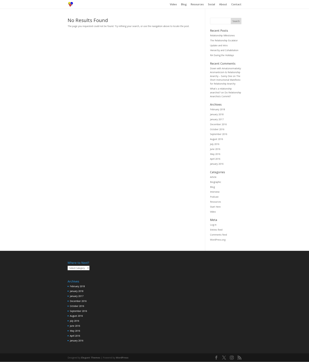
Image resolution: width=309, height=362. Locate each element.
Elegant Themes (90, 357)
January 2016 (217, 163)
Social (211, 4)
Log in (213, 224)
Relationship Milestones (222, 35)
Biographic (215, 181)
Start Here (215, 206)
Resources (197, 4)
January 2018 (217, 114)
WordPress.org (217, 239)
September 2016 (218, 134)
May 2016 (215, 154)
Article (213, 177)
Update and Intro (219, 45)
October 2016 (217, 129)
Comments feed (218, 234)
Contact (236, 4)
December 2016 (218, 124)
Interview (215, 191)
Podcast (214, 196)
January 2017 (217, 119)
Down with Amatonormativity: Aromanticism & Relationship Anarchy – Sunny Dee (225, 72)
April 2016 (215, 158)
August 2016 (216, 139)
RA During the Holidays (222, 55)
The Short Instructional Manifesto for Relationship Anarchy (225, 80)
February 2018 (217, 109)
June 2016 (215, 149)
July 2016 (214, 144)
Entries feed (216, 229)
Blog (184, 4)
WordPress (122, 357)
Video (173, 4)
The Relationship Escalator (224, 40)
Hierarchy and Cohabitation (224, 50)
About (223, 4)
